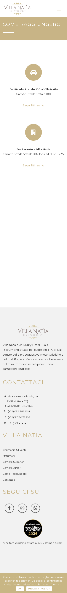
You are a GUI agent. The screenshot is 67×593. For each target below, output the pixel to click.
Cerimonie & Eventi (14, 450)
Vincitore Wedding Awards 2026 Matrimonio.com (33, 543)
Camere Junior (11, 467)
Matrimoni (9, 456)
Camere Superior (13, 461)
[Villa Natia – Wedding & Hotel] (18, 8)
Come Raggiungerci (15, 473)
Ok (20, 588)
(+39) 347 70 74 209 (19, 417)
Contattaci (9, 479)
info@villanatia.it (18, 423)
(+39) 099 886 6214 (19, 411)
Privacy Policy (39, 588)
